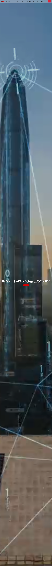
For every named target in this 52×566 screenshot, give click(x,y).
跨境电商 (23, 1)
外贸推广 (27, 1)
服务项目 (20, 1)
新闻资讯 (34, 1)
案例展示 (30, 1)
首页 (17, 1)
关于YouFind (41, 1)
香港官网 (49, 1)
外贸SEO (37, 1)
